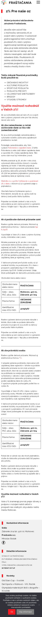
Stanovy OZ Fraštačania (13, 556)
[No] (39, 605)
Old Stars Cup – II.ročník (13, 580)
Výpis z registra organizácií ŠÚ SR (17, 565)
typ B (5, 229)
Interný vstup (8, 568)
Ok (11, 612)
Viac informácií (25, 612)
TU (20, 358)
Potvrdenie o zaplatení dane (19, 148)
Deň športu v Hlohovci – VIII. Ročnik (18, 584)
